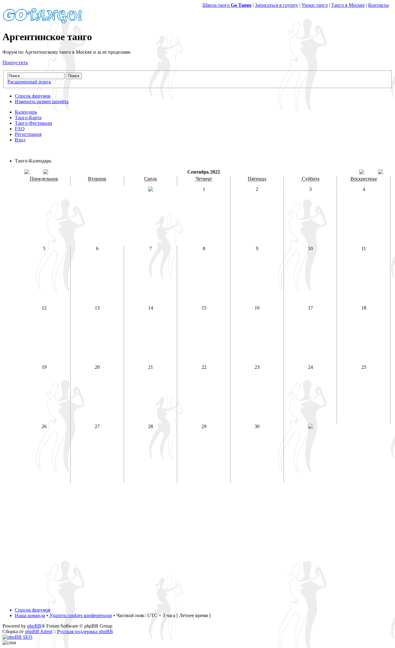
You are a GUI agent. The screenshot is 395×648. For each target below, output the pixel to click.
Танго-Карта (28, 117)
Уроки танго (314, 5)
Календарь (26, 112)
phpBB (34, 626)
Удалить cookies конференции (80, 615)
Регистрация (28, 134)
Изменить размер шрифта (42, 101)
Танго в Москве (348, 5)
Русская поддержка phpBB (85, 631)
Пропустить (15, 62)
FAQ (20, 128)
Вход (20, 139)
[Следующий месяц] (361, 172)
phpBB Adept (38, 631)
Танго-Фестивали (33, 123)
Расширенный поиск (29, 81)
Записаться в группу (276, 5)
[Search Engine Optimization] (17, 637)
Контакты (378, 5)
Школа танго (227, 5)
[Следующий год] (380, 172)
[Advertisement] (197, 548)
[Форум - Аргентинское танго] (42, 21)
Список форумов (33, 96)
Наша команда (30, 615)
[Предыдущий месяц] (45, 172)
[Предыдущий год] (26, 172)
